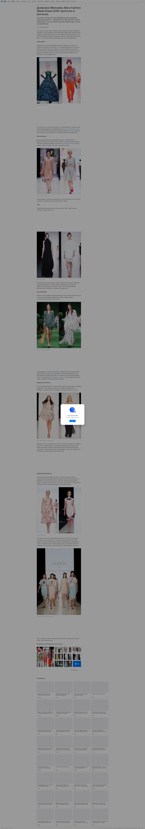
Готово (72, 420)
